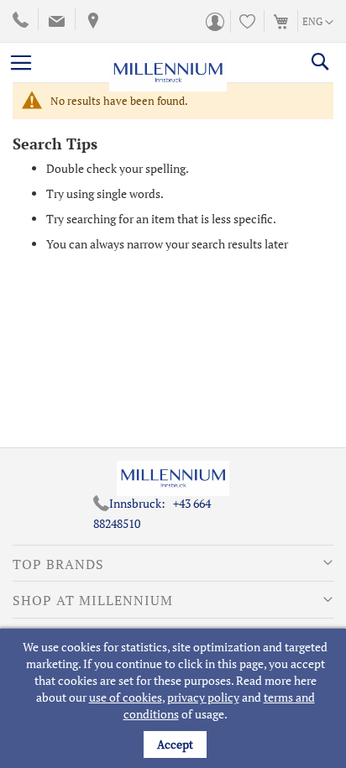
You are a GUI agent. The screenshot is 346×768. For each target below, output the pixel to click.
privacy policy (203, 697)
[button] (317, 23)
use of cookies (125, 697)
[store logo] (168, 62)
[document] (175, 698)
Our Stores (91, 21)
